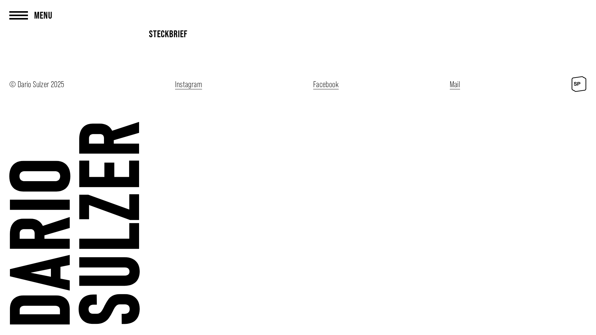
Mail (455, 84)
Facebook (326, 84)
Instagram (188, 84)
